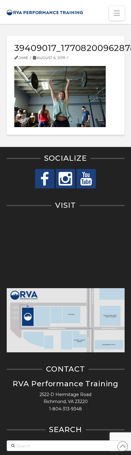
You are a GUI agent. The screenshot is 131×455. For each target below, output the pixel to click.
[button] (117, 13)
